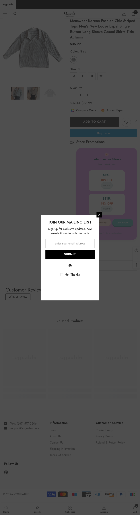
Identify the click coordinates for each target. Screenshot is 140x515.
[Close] (99, 214)
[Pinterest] (70, 266)
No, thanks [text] (72, 275)
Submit (70, 254)
